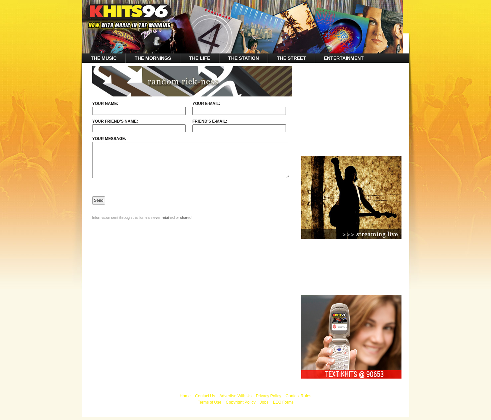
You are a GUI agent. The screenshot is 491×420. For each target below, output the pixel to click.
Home (185, 396)
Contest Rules (298, 396)
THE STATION (243, 58)
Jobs (264, 402)
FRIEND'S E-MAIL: (209, 121)
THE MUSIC (104, 58)
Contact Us (205, 396)
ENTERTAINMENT (344, 58)
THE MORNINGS (153, 58)
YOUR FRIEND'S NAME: (115, 121)
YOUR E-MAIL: (206, 103)
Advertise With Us (235, 396)
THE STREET (291, 58)
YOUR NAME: (105, 103)
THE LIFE (199, 58)
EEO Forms (283, 402)
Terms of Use (209, 402)
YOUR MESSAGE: (109, 138)
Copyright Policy (241, 402)
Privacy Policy (268, 396)
